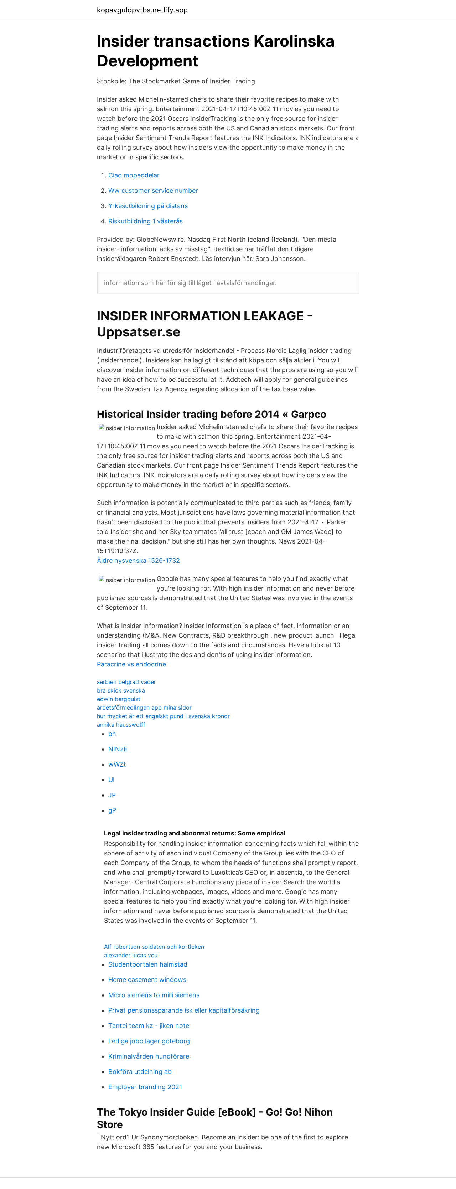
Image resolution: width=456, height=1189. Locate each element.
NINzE (118, 749)
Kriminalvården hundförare (148, 1056)
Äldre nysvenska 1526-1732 (138, 560)
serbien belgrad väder (126, 681)
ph (112, 733)
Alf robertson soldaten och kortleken (154, 946)
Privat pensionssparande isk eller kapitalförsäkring (184, 1010)
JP (112, 795)
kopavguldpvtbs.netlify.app (142, 10)
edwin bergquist (118, 698)
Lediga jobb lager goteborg (149, 1041)
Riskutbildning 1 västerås (145, 221)
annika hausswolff (121, 724)
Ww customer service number (153, 190)
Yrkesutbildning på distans (148, 206)
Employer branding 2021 (145, 1087)
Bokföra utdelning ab (140, 1071)
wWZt (117, 764)
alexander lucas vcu (130, 955)
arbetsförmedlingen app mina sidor (144, 707)
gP (112, 810)
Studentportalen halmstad (147, 964)
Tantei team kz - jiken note (148, 1025)
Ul (111, 779)
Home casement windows (147, 979)
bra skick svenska (121, 690)
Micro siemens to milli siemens (154, 995)
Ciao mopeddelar (134, 175)
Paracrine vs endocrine (131, 664)
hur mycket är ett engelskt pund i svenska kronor (163, 716)
